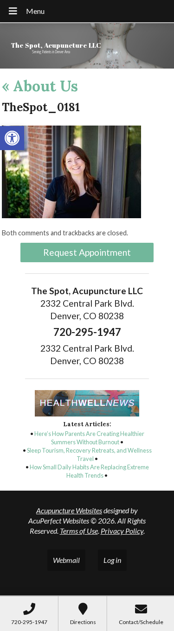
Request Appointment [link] (87, 252)
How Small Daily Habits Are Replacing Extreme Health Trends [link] (89, 471)
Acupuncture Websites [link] (69, 510)
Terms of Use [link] (79, 530)
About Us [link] (40, 85)
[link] (12, 138)
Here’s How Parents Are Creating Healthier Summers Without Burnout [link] (89, 438)
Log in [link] (112, 559)
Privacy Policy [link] (122, 530)
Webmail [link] (66, 559)
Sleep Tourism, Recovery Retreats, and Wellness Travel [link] (89, 454)
